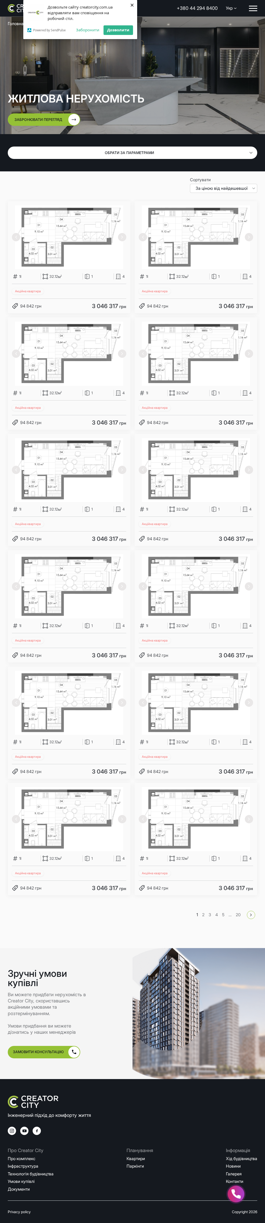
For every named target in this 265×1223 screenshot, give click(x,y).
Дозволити (118, 29)
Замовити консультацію (38, 1052)
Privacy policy (19, 1212)
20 (238, 914)
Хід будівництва (241, 1158)
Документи (19, 1189)
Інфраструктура (23, 1166)
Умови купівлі (21, 1181)
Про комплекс (21, 1158)
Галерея (234, 1173)
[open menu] (253, 8)
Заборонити (87, 29)
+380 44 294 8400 (197, 8)
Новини (233, 1166)
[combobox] (223, 188)
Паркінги (135, 1166)
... (230, 914)
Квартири (136, 1158)
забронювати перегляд (38, 119)
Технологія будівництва (31, 1173)
